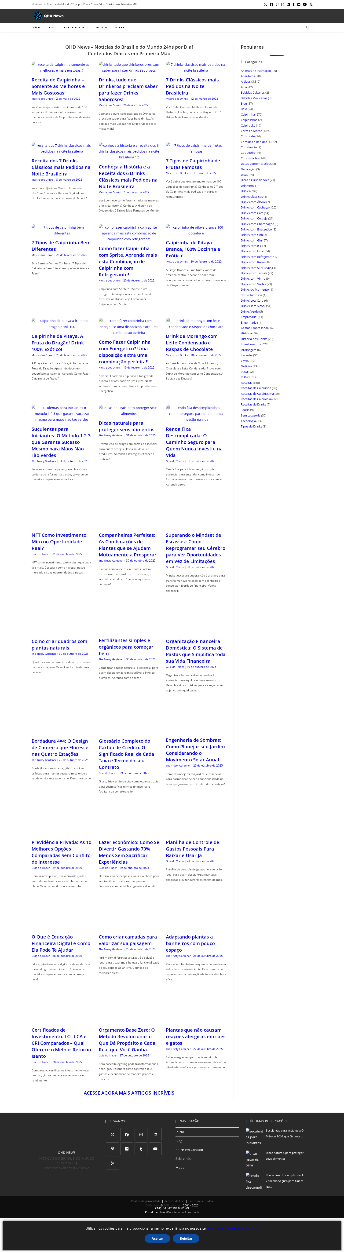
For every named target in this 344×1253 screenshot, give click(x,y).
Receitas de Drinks (253, 404)
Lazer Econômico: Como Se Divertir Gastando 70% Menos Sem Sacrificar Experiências (129, 852)
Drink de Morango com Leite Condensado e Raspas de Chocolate (192, 342)
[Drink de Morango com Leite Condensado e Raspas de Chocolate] (196, 327)
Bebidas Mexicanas (254, 98)
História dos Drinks (254, 339)
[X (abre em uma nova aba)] (265, 4)
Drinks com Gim (252, 235)
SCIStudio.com (173, 1205)
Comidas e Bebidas (254, 142)
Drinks (245, 191)
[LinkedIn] (155, 1134)
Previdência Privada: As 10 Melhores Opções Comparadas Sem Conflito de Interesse (61, 852)
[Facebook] (126, 1134)
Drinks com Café (252, 213)
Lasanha (247, 355)
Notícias (246, 366)
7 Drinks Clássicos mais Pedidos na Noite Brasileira (192, 86)
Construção (249, 147)
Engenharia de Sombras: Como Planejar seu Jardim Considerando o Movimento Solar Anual (195, 750)
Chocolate (248, 136)
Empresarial (249, 317)
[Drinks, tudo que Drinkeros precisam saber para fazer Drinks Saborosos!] (129, 70)
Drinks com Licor (252, 251)
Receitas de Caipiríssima (257, 393)
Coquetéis (248, 152)
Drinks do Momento (255, 289)
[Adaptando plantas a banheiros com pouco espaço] (196, 927)
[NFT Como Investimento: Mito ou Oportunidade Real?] (62, 525)
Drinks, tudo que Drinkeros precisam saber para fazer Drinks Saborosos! (128, 89)
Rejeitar (186, 1238)
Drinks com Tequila (254, 273)
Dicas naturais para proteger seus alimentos (126, 426)
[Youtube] (155, 1148)
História (246, 333)
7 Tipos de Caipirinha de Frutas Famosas (193, 163)
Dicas (244, 174)
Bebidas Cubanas (253, 92)
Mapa (180, 1167)
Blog (244, 103)
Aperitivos (248, 76)
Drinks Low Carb (252, 300)
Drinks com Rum (252, 262)
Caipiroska (248, 125)
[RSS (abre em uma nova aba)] (310, 4)
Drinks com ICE (251, 246)
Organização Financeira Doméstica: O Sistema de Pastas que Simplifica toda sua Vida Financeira (196, 651)
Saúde (245, 410)
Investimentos (251, 344)
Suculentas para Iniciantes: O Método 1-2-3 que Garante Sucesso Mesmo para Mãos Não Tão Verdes (61, 442)
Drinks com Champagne (257, 224)
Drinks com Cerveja (254, 218)
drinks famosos (251, 295)
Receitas (246, 382)
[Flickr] (126, 1148)
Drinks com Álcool (253, 202)
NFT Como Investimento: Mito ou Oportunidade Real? (60, 541)
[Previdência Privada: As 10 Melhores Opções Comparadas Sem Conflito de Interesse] (62, 833)
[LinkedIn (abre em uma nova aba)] (288, 4)
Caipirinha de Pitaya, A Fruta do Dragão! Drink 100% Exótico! (58, 342)
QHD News (153, 1205)
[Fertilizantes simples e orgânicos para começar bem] (129, 631)
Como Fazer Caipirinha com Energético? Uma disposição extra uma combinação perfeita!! (125, 352)
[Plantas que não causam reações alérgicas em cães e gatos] (196, 1020)
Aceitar (157, 1238)
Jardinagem (248, 350)
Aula (244, 87)
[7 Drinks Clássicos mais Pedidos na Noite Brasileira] (196, 70)
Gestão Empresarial (254, 328)
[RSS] (112, 1163)
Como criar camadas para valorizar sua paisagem (128, 940)
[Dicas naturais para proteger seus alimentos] (129, 413)
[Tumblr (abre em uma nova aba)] (293, 4)
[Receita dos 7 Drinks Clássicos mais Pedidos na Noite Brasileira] (62, 151)
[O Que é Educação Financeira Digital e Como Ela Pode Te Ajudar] (62, 927)
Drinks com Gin (251, 240)
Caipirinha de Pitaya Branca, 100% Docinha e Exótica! (193, 249)
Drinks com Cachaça (255, 207)
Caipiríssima (249, 120)
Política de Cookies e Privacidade (233, 1228)
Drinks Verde (250, 311)
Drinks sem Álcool (253, 306)
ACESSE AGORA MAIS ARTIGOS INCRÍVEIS (129, 1093)
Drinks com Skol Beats (256, 268)
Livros (245, 360)
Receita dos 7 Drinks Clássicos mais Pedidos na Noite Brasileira (61, 167)
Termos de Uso (174, 1201)
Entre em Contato (189, 1149)
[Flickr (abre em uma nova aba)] (299, 4)
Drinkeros (247, 185)
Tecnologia (248, 421)
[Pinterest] (112, 1148)
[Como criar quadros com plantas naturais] (62, 632)
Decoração (248, 169)
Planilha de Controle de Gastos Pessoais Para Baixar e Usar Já (192, 848)
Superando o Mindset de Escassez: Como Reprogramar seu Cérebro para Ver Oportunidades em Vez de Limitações (195, 548)
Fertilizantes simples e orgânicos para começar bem (126, 647)
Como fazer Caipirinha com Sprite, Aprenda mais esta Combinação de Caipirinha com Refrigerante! (128, 261)
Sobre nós (183, 1158)
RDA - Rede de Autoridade (182, 1212)
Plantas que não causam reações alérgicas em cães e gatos (196, 1036)
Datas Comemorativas (256, 163)
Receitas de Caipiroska (256, 399)
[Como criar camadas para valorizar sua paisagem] (129, 927)
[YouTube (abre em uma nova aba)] (305, 4)
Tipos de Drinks (251, 426)
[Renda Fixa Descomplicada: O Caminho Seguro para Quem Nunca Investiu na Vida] (196, 419)
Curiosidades (250, 158)
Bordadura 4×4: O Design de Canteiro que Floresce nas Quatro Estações (60, 747)
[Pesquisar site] (307, 27)
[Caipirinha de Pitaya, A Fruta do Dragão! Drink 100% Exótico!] (62, 327)
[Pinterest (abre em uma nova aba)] (277, 4)
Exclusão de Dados (200, 1201)
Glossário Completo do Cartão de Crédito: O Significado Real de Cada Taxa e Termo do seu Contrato (126, 754)
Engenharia (248, 322)
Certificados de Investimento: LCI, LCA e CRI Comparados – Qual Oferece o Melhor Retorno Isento (61, 1043)
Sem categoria (250, 415)
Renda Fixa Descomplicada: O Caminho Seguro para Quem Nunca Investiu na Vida (194, 442)
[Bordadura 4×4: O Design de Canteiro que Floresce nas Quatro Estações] (62, 731)
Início (180, 1132)
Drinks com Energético (256, 229)
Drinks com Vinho (253, 278)
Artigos (246, 81)
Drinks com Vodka (253, 284)
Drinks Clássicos (252, 196)
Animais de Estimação (256, 71)
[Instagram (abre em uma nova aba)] (282, 4)
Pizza (244, 371)
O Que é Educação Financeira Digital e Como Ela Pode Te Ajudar (61, 943)
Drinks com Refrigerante (257, 257)
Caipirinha (248, 114)
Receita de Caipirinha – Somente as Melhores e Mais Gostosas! (58, 86)
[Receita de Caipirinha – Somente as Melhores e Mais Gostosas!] (62, 70)
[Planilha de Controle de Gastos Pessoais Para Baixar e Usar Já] (196, 833)
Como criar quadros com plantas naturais (59, 644)
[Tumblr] (141, 1148)
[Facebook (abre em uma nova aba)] (271, 4)
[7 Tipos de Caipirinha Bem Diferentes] (62, 233)
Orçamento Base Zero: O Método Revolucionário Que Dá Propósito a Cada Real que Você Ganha (127, 1040)
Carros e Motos (251, 131)
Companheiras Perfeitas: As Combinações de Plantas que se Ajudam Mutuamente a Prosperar (128, 545)
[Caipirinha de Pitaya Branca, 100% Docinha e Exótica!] (196, 233)
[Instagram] (141, 1134)
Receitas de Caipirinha (256, 388)
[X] (112, 1134)
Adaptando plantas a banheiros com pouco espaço (190, 943)
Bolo (244, 109)
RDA (244, 377)
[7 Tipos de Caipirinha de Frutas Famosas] (196, 151)
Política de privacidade (146, 1201)
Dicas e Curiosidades (255, 180)
